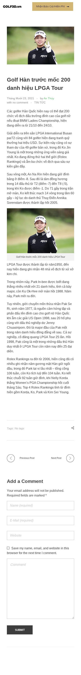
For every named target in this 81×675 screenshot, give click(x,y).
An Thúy (49, 98)
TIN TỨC (40, 102)
